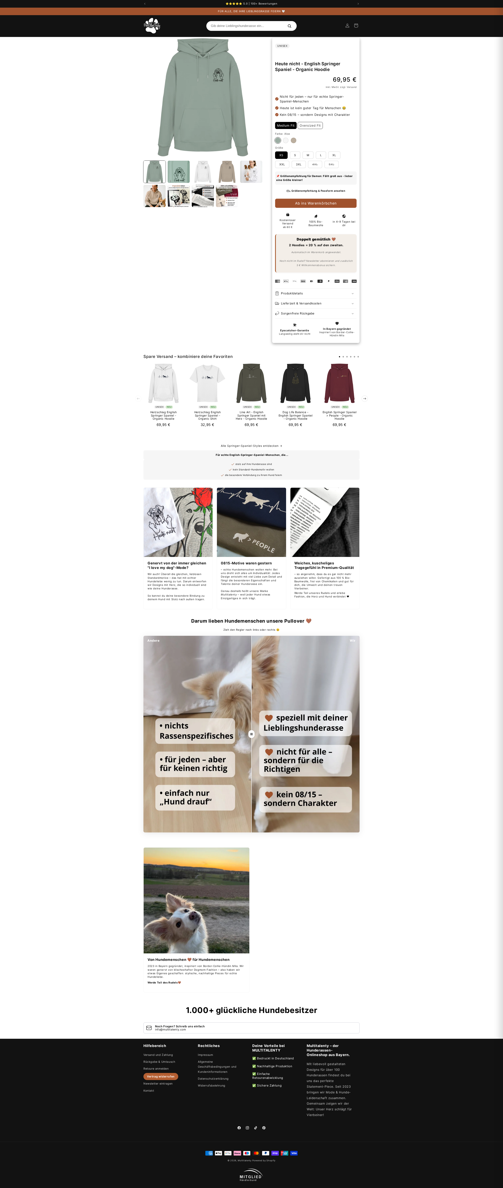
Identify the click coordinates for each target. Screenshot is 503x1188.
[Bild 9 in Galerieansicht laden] (227, 196)
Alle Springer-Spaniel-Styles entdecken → (251, 445)
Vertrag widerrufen (161, 1076)
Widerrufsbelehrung (211, 1085)
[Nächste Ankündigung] (358, 3)
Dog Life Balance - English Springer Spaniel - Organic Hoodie (295, 415)
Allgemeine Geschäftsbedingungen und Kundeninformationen (217, 1066)
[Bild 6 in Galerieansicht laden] (154, 196)
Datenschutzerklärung (213, 1078)
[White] (285, 140)
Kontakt (148, 1090)
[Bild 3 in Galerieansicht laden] (203, 172)
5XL (334, 165)
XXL (282, 164)
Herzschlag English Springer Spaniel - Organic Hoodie (163, 415)
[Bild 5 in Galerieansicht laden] (251, 172)
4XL (317, 165)
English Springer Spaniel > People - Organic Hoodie (339, 415)
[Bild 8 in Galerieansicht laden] (203, 196)
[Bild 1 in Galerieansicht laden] (154, 172)
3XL (299, 164)
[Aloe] (278, 140)
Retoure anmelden (156, 1068)
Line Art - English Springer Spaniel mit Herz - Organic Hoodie (251, 415)
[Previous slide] (138, 398)
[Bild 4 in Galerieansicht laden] (227, 172)
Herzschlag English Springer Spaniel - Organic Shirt (207, 415)
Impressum (205, 1054)
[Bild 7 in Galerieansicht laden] (179, 196)
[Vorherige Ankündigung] (144, 3)
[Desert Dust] (293, 140)
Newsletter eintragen (158, 1083)
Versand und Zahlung (158, 1054)
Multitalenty (244, 1160)
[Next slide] (365, 398)
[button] (356, 25)
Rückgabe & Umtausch (159, 1061)
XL (334, 155)
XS (281, 155)
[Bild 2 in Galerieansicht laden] (179, 172)
